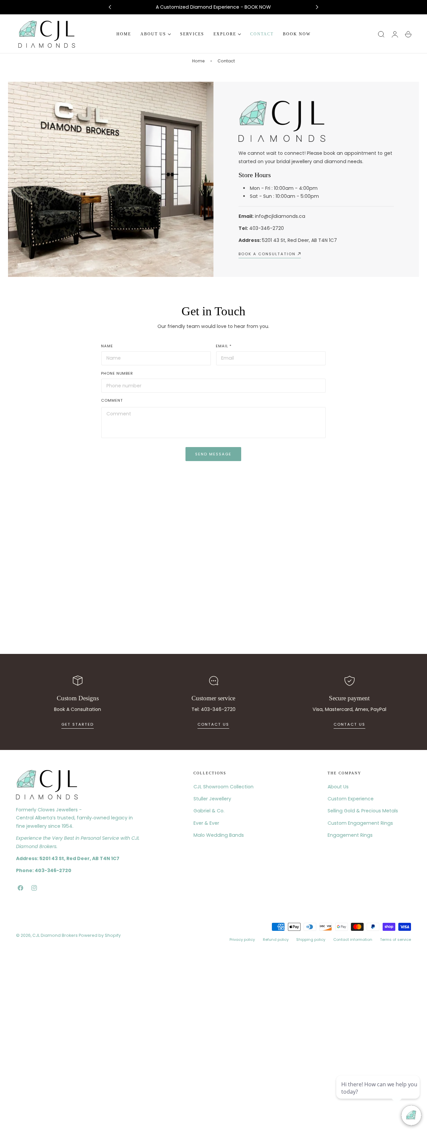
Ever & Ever (206, 823)
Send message (213, 454)
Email (224, 346)
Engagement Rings (350, 835)
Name (107, 346)
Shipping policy (310, 939)
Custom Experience (351, 798)
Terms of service (395, 939)
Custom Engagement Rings (360, 823)
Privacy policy (242, 939)
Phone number (117, 373)
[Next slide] (317, 7)
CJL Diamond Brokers (55, 935)
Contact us (213, 724)
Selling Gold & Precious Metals (363, 810)
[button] (381, 34)
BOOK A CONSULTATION (267, 254)
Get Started (77, 724)
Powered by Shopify (100, 935)
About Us (338, 786)
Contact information (352, 939)
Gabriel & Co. (209, 810)
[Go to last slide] (110, 7)
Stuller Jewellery (212, 798)
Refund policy (276, 939)
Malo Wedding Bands (218, 835)
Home (198, 61)
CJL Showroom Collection (223, 786)
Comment (112, 400)
